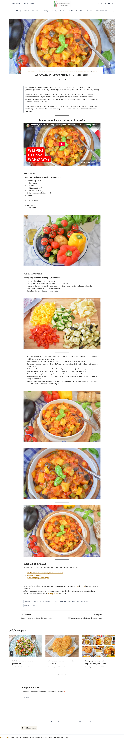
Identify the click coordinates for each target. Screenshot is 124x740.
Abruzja (29, 71)
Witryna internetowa (86, 722)
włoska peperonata (33, 575)
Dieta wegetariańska (48, 71)
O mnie (25, 3)
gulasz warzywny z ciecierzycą (38, 578)
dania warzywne (45, 601)
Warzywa (94, 71)
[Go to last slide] (11, 653)
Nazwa (23, 722)
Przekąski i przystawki (84, 71)
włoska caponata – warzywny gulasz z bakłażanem (45, 573)
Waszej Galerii (53, 594)
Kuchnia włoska (71, 71)
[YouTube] (109, 3)
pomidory (71, 601)
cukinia (35, 601)
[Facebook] (98, 3)
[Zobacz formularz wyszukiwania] (112, 11)
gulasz (55, 601)
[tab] (58, 674)
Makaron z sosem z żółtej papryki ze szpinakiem (85, 616)
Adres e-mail (54, 722)
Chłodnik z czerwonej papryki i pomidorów (36, 616)
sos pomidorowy (82, 601)
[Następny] (112, 653)
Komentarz (26, 697)
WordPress (4, 737)
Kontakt (32, 3)
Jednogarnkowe (61, 71)
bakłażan (27, 601)
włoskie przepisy (29, 605)
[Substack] (112, 3)
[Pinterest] (105, 3)
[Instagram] (102, 3)
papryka (63, 601)
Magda (59, 79)
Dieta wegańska (37, 71)
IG (84, 586)
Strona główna (16, 3)
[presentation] (25, 646)
